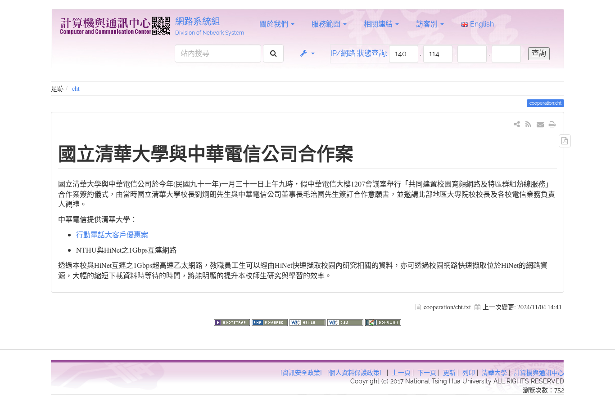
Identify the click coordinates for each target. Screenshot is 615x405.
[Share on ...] (517, 124)
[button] (307, 53)
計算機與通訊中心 (539, 372)
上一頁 (401, 372)
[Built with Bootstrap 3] (233, 321)
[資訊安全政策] (301, 372)
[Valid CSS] (346, 321)
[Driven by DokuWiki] (383, 321)
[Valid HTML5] (308, 321)
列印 (468, 372)
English (481, 24)
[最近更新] (528, 124)
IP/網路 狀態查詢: (358, 53)
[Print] (552, 124)
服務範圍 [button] (327, 24)
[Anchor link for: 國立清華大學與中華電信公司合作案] (362, 152)
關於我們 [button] (274, 24)
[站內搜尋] (273, 54)
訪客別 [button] (427, 24)
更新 (449, 372)
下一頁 (426, 372)
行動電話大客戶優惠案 (112, 234)
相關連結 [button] (379, 24)
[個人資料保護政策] (354, 372)
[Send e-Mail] (540, 124)
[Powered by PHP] (270, 321)
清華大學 (494, 372)
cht (76, 88)
